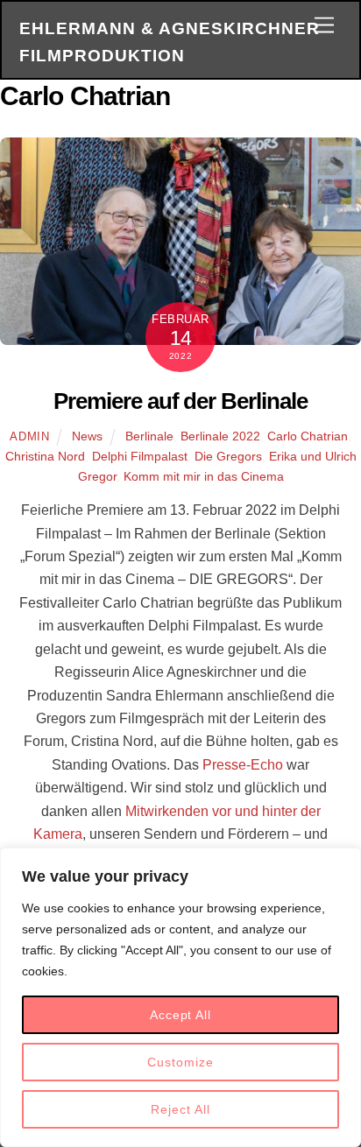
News (87, 436)
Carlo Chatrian (307, 436)
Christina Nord (45, 456)
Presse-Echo (242, 764)
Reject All (180, 1109)
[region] (180, 997)
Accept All (180, 1015)
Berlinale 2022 (220, 436)
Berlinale (149, 436)
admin (29, 436)
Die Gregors (228, 456)
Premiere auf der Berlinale (180, 401)
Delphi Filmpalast (140, 456)
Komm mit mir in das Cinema (204, 476)
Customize (180, 1062)
